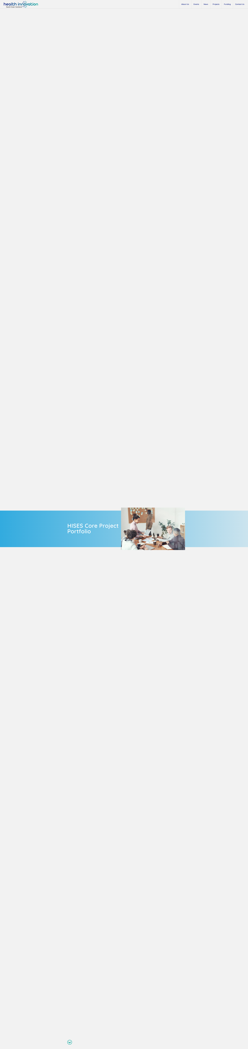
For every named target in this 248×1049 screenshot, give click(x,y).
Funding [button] (227, 4)
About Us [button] (185, 4)
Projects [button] (216, 4)
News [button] (206, 4)
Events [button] (196, 4)
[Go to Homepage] (19, 4)
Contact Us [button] (239, 4)
